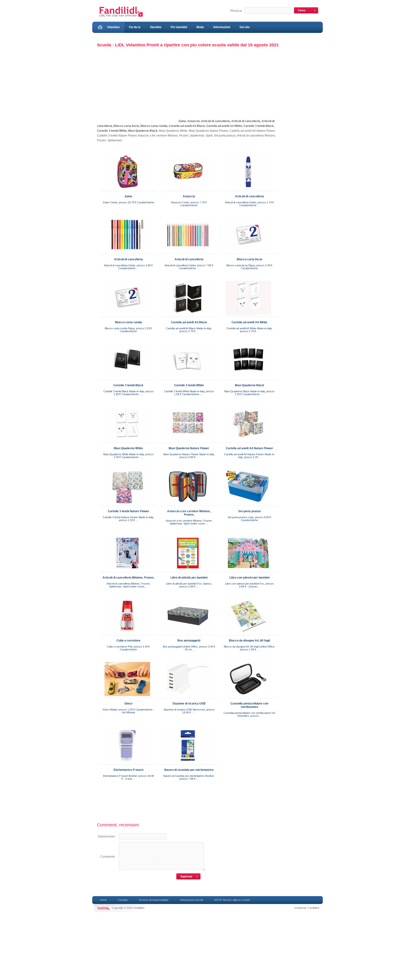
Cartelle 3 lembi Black (128, 385)
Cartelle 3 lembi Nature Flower (128, 511)
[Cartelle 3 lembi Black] (127, 378)
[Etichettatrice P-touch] (127, 763)
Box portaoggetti (188, 640)
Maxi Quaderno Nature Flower (189, 448)
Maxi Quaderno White (128, 448)
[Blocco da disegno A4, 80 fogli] (248, 634)
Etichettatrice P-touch (128, 770)
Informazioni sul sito (191, 899)
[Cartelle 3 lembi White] (188, 378)
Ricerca (236, 10)
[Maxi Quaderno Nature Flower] (188, 441)
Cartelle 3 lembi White (189, 385)
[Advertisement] (137, 88)
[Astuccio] (188, 190)
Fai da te (134, 27)
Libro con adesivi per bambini (249, 577)
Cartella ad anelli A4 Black (189, 322)
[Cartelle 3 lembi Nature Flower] (127, 504)
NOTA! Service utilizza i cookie (232, 899)
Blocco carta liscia (249, 259)
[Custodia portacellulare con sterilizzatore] (248, 697)
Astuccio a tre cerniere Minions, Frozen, (189, 513)
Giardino (155, 27)
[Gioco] (127, 697)
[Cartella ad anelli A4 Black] (188, 316)
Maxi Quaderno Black (249, 385)
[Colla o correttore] (127, 634)
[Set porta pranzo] (248, 504)
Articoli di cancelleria (249, 196)
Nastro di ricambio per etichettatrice (189, 770)
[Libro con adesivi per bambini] (248, 571)
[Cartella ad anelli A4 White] (248, 316)
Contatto (123, 899)
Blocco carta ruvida (128, 322)
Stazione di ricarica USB (189, 703)
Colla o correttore (128, 640)
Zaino (128, 196)
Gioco (128, 703)
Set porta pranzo (249, 511)
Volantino (113, 27)
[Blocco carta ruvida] (127, 316)
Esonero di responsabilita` (154, 899)
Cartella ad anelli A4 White (249, 322)
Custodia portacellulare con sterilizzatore (249, 705)
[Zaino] (127, 190)
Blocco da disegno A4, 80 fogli (249, 640)
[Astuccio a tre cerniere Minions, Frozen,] (188, 504)
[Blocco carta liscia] (248, 253)
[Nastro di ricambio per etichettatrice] (188, 763)
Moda (200, 27)
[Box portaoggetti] (188, 634)
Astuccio (189, 196)
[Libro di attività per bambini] (188, 571)
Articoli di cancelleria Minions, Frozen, (128, 577)
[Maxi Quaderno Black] (248, 378)
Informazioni (221, 27)
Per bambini (179, 27)
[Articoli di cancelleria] (248, 190)
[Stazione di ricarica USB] (188, 697)
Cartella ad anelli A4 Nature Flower (249, 448)
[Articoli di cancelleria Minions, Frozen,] (127, 571)
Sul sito (244, 27)
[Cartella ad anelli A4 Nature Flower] (248, 441)
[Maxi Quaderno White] (127, 441)
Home (103, 899)
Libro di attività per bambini (189, 577)
